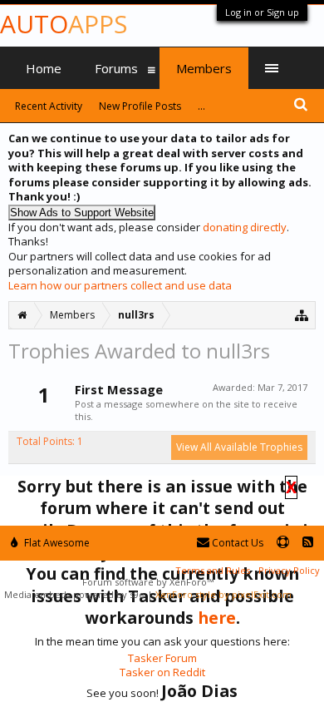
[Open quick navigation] (302, 315)
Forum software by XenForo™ (148, 582)
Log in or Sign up (262, 12)
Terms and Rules (212, 570)
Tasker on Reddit (162, 672)
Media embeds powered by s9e (74, 594)
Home (43, 68)
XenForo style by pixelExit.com (223, 594)
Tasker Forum (162, 657)
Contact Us (236, 543)
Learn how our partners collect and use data (120, 285)
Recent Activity (48, 106)
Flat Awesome (56, 543)
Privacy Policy (289, 570)
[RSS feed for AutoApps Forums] (308, 542)
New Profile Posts (140, 106)
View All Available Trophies (239, 447)
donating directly (245, 227)
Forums (116, 68)
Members (204, 68)
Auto (63, 24)
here (217, 617)
